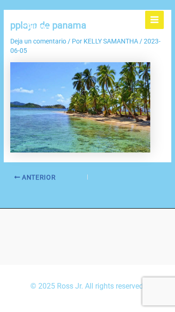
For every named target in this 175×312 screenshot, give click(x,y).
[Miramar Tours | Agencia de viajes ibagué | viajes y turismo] (34, 20)
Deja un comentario (38, 41)
